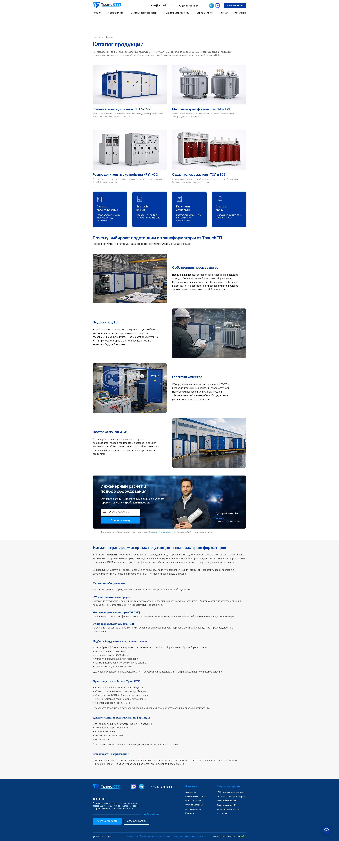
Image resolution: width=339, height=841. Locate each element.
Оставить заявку (120, 520)
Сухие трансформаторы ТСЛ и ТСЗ (199, 174)
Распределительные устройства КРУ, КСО (125, 174)
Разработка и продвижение (224, 836)
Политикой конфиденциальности (162, 532)
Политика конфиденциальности (188, 836)
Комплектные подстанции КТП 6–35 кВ (123, 109)
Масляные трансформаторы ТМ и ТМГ (201, 109)
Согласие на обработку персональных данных (148, 836)
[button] (235, 5)
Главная (96, 37)
